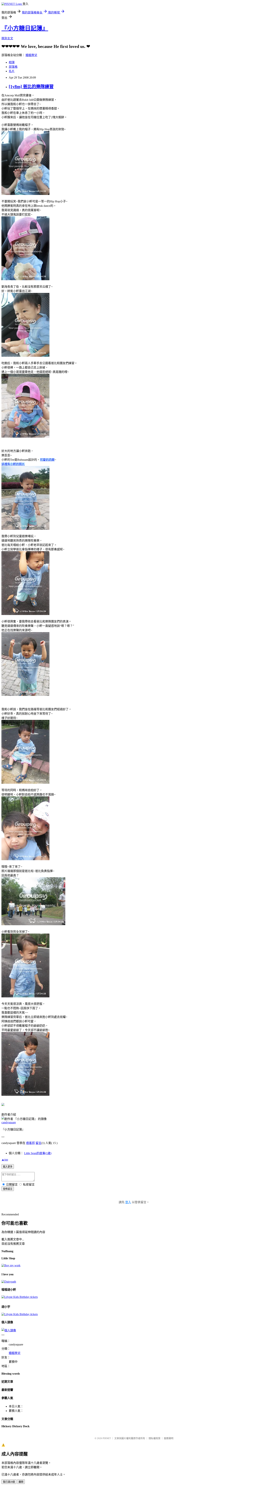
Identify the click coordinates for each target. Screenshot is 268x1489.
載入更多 (7, 1166)
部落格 (13, 66)
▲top (4, 1159)
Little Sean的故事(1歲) (37, 1153)
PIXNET (107, 1438)
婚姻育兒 (31, 55)
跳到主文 (7, 38)
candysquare (8, 1122)
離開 (21, 1481)
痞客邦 (30, 1143)
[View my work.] (10, 1265)
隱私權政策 (154, 1438)
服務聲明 (168, 1438)
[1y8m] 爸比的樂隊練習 (31, 86)
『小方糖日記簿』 (24, 28)
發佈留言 (7, 1189)
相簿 (12, 62)
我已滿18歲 (9, 1481)
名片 (12, 71)
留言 (38, 1143)
